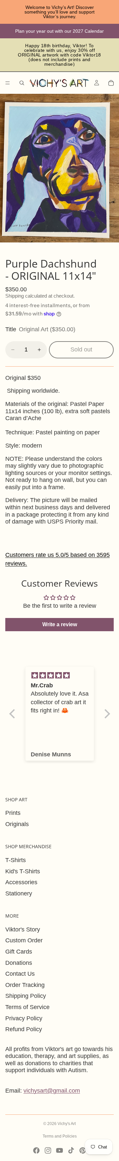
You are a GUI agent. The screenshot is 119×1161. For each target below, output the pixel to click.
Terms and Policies (60, 1136)
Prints (12, 813)
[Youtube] (59, 1150)
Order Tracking (25, 985)
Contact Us (20, 973)
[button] (13, 713)
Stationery (18, 893)
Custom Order (24, 940)
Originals (17, 824)
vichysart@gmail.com (51, 1090)
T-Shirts (15, 860)
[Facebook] (36, 1150)
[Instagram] (48, 1150)
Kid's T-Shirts (22, 871)
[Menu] (7, 83)
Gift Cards (18, 951)
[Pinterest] (83, 1150)
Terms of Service (27, 1007)
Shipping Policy (25, 996)
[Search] (22, 83)
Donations (18, 963)
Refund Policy (23, 1029)
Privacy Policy (23, 1018)
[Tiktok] (71, 1150)
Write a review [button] (59, 624)
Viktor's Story (22, 929)
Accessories (21, 882)
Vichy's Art (67, 1123)
